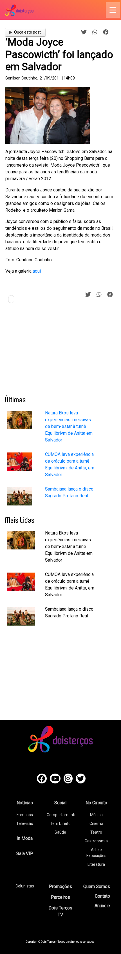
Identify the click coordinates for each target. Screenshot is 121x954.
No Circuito (96, 802)
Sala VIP (24, 853)
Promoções (60, 886)
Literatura (96, 864)
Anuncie (102, 905)
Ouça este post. (28, 32)
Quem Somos (96, 886)
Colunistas (24, 886)
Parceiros (60, 897)
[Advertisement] (47, 351)
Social (60, 802)
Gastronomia (96, 841)
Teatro (96, 832)
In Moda (25, 838)
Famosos (25, 814)
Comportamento (62, 814)
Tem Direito (60, 823)
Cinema (96, 823)
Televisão (24, 823)
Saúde (60, 832)
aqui (37, 271)
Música (96, 814)
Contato (102, 896)
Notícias (25, 802)
